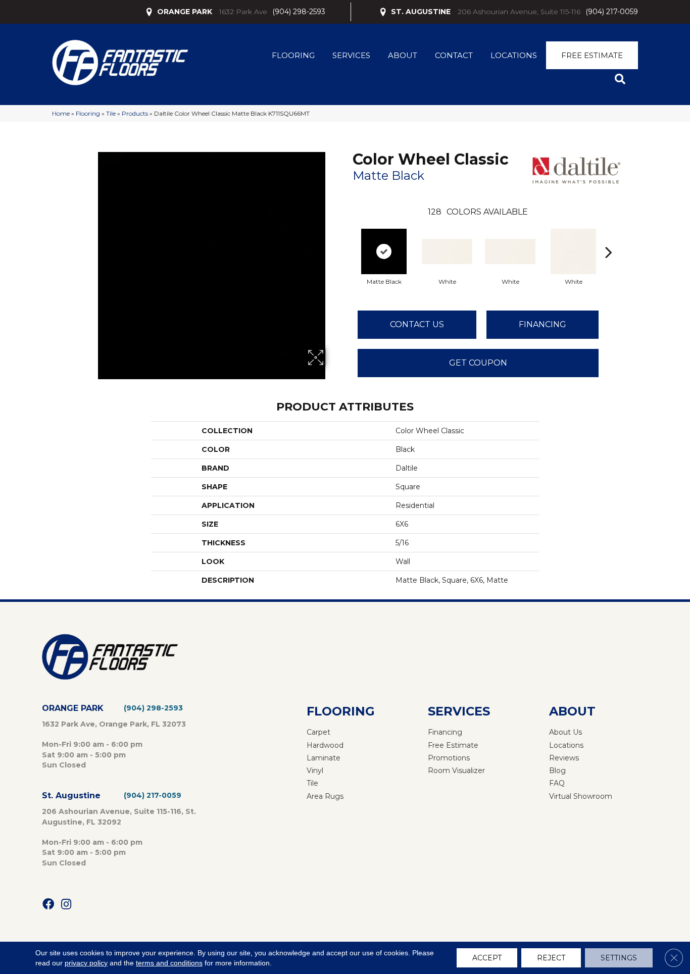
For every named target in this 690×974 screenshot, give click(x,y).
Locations (513, 55)
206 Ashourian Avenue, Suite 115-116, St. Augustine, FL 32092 (119, 816)
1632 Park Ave (243, 11)
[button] (622, 79)
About (402, 55)
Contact (454, 55)
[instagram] (66, 904)
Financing (542, 324)
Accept (487, 957)
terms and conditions (169, 963)
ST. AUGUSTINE (421, 11)
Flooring (293, 55)
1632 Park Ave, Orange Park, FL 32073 (114, 724)
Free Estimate (592, 55)
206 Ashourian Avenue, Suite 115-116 (519, 11)
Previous (347, 237)
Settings (619, 957)
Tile (111, 113)
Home (61, 113)
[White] (447, 251)
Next (608, 237)
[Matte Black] (384, 251)
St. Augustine (71, 795)
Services (351, 55)
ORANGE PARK (184, 11)
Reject (551, 957)
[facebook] (48, 904)
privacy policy (86, 963)
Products (135, 113)
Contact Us (417, 324)
